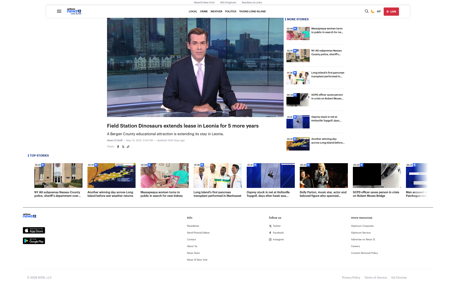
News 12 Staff (115, 140)
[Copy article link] (128, 146)
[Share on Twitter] (123, 146)
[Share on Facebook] (118, 146)
